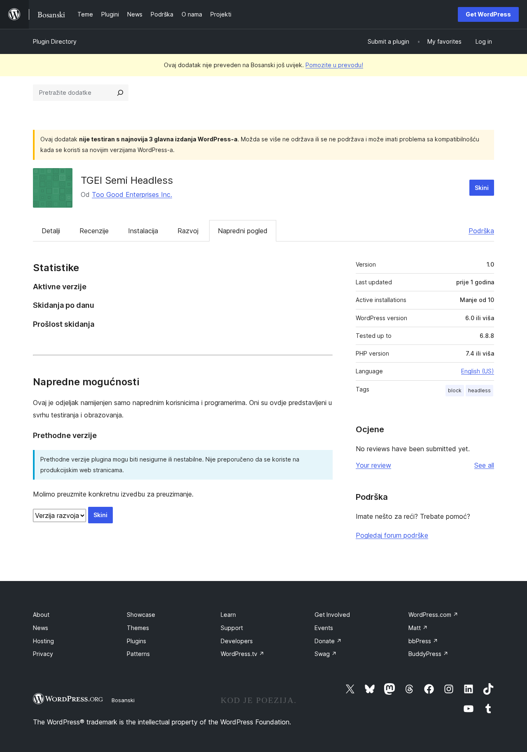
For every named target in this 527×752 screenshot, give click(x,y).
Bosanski (123, 700)
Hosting (43, 640)
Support (232, 627)
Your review (373, 465)
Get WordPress (488, 14)
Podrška (481, 231)
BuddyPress (428, 653)
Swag (326, 653)
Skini (482, 187)
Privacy (43, 653)
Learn (228, 614)
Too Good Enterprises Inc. (132, 194)
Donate (328, 640)
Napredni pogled (243, 231)
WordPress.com (433, 614)
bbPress (423, 640)
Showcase (141, 614)
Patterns (138, 653)
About (41, 614)
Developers (237, 640)
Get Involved (332, 614)
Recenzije (94, 231)
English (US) (477, 371)
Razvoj (187, 231)
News (40, 627)
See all (484, 465)
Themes (138, 627)
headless (479, 390)
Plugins (136, 640)
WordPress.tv (242, 653)
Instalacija (143, 231)
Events (324, 627)
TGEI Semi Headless (127, 180)
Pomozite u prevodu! (334, 64)
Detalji (51, 231)
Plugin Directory (55, 41)
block (455, 390)
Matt (418, 627)
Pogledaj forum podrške (392, 535)
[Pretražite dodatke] (120, 92)
